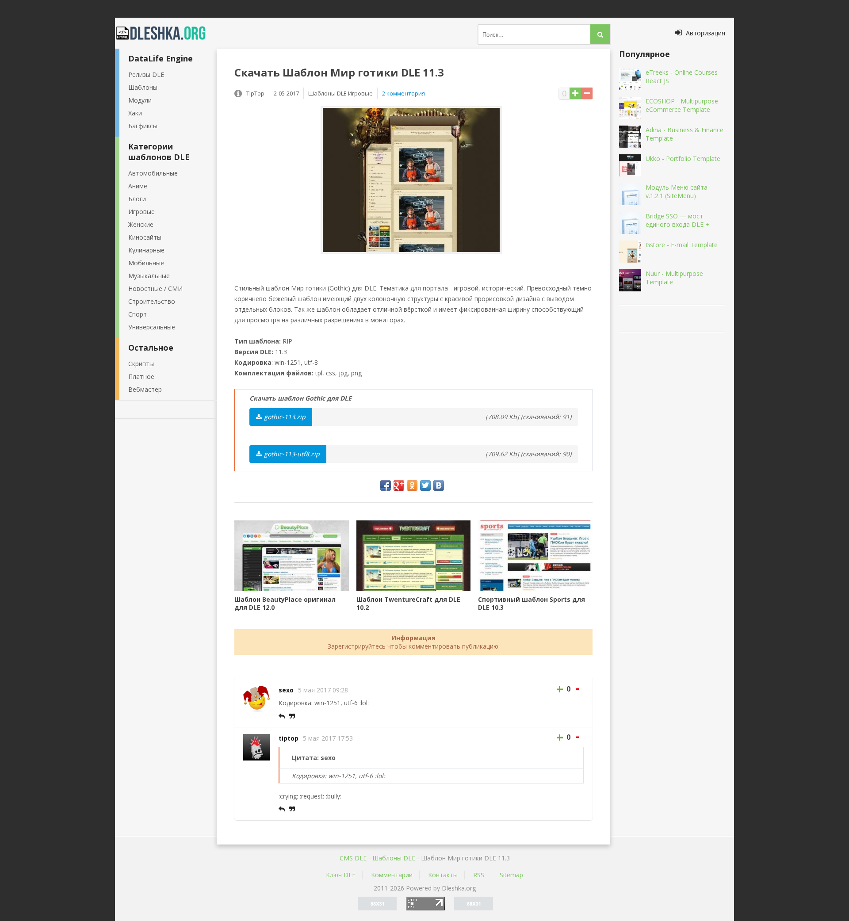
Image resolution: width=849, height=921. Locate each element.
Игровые (141, 211)
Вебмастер (145, 389)
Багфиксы (142, 126)
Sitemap (511, 875)
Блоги (137, 199)
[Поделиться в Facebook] (385, 485)
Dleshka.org (166, 33)
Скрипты (141, 363)
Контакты (443, 875)
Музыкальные (149, 275)
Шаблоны (142, 87)
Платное (141, 376)
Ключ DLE (341, 875)
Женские (140, 224)
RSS (478, 875)
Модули (140, 100)
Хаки (135, 113)
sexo (286, 690)
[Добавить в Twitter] (425, 485)
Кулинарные (146, 250)
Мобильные (146, 263)
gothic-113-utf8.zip (292, 454)
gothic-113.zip (285, 417)
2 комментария (403, 93)
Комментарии (392, 875)
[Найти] (600, 34)
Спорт (137, 314)
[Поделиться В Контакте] (438, 485)
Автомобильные (153, 173)
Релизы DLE (146, 74)
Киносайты (144, 237)
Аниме (137, 186)
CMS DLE (353, 858)
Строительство (151, 301)
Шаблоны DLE (393, 858)
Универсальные (151, 327)
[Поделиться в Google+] (399, 485)
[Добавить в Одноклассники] (412, 485)
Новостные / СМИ (155, 288)
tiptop (288, 738)
